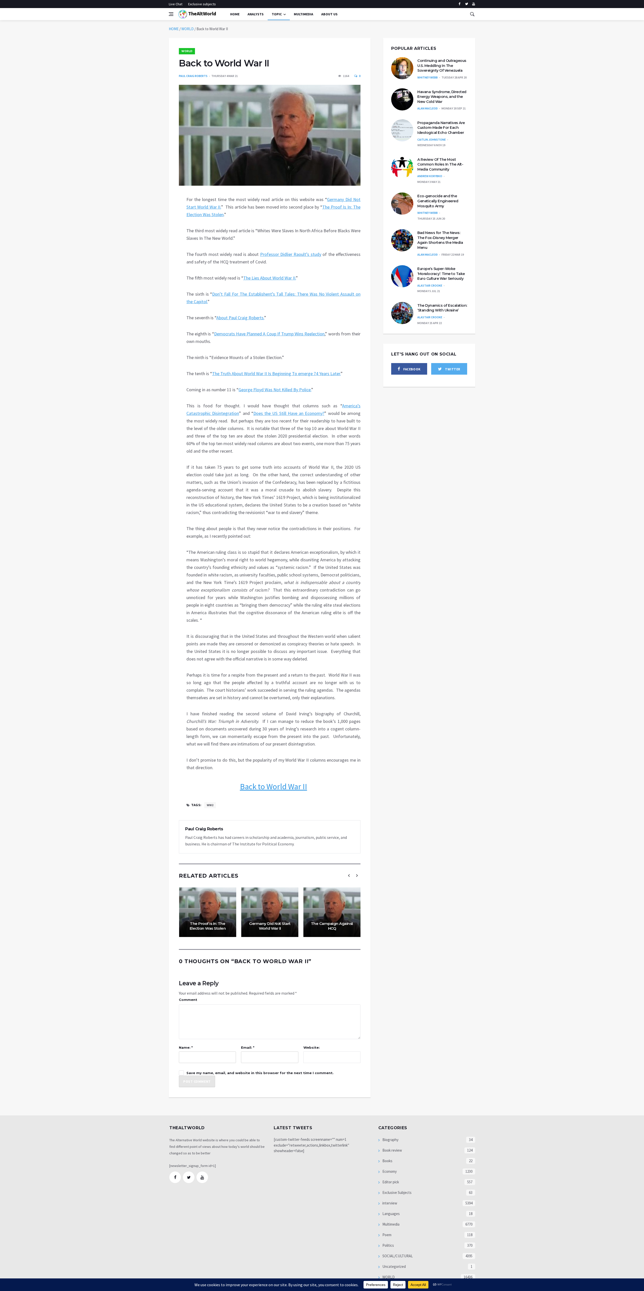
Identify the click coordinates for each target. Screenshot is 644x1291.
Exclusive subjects (202, 4)
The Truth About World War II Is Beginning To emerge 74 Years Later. (276, 373)
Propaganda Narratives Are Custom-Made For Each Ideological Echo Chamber (441, 128)
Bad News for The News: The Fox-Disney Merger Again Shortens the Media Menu (440, 240)
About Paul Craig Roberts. (240, 318)
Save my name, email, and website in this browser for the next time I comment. (260, 1073)
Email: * (247, 1047)
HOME (174, 28)
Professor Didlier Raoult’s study (290, 254)
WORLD (187, 28)
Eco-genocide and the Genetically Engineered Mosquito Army (437, 201)
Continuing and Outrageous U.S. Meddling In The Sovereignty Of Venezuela (441, 65)
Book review (392, 1150)
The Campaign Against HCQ (332, 926)
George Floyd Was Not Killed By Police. (274, 390)
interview (389, 1203)
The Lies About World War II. (269, 278)
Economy (389, 1171)
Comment (188, 1000)
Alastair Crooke (429, 285)
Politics (388, 1245)
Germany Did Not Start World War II (270, 926)
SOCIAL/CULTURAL (397, 1256)
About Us (329, 14)
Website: (311, 1047)
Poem (386, 1234)
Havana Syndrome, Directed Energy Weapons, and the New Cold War (441, 97)
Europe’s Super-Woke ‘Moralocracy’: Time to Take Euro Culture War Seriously (441, 273)
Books (387, 1160)
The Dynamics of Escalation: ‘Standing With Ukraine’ (442, 308)
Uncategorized (394, 1266)
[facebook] (459, 4)
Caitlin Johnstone (431, 139)
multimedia (303, 14)
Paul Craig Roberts (193, 76)
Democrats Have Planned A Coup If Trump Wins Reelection (269, 334)
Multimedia (390, 1224)
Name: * (186, 1047)
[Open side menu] (171, 14)
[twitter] (466, 4)
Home (234, 14)
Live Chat (175, 4)
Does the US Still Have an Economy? (289, 413)
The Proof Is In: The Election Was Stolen (208, 926)
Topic (277, 14)
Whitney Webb (427, 77)
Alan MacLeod (427, 108)
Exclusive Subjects (397, 1192)
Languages (391, 1213)
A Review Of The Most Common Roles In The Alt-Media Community (440, 164)
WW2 (210, 805)
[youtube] (473, 4)
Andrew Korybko (429, 176)
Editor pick (390, 1182)
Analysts (256, 14)
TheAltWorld (201, 13)
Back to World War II (273, 786)
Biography (390, 1139)
